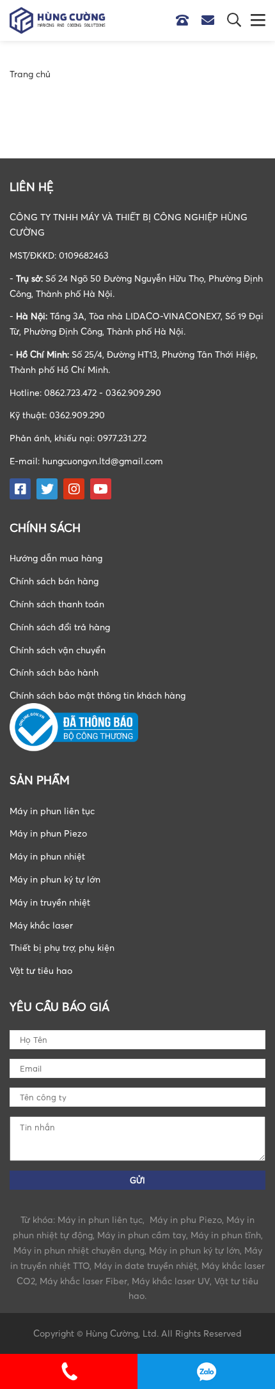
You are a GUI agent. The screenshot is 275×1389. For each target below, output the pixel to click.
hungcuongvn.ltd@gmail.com (102, 460)
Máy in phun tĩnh (226, 1234)
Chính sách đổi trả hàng (60, 626)
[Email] (214, 20)
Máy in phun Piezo (48, 833)
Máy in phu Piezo (186, 1219)
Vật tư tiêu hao (41, 970)
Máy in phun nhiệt (47, 856)
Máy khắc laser (41, 925)
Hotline (185, 20)
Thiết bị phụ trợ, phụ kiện (62, 947)
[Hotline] (188, 20)
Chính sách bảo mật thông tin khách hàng (97, 695)
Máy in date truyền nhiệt (145, 1265)
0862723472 (206, 1371)
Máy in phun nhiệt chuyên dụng (79, 1250)
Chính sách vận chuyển (58, 649)
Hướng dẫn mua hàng (56, 557)
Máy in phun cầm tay (141, 1234)
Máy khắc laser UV (171, 1280)
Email (211, 20)
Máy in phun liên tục (52, 810)
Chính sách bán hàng (54, 580)
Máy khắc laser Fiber (83, 1280)
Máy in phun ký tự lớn (55, 879)
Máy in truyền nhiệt (50, 902)
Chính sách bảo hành (54, 672)
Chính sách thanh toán (57, 603)
